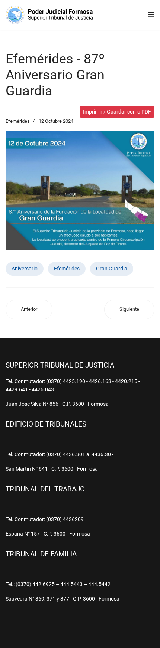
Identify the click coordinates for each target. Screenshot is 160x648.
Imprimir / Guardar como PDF (117, 112)
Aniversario (25, 269)
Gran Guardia (111, 269)
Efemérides (18, 121)
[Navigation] (151, 15)
